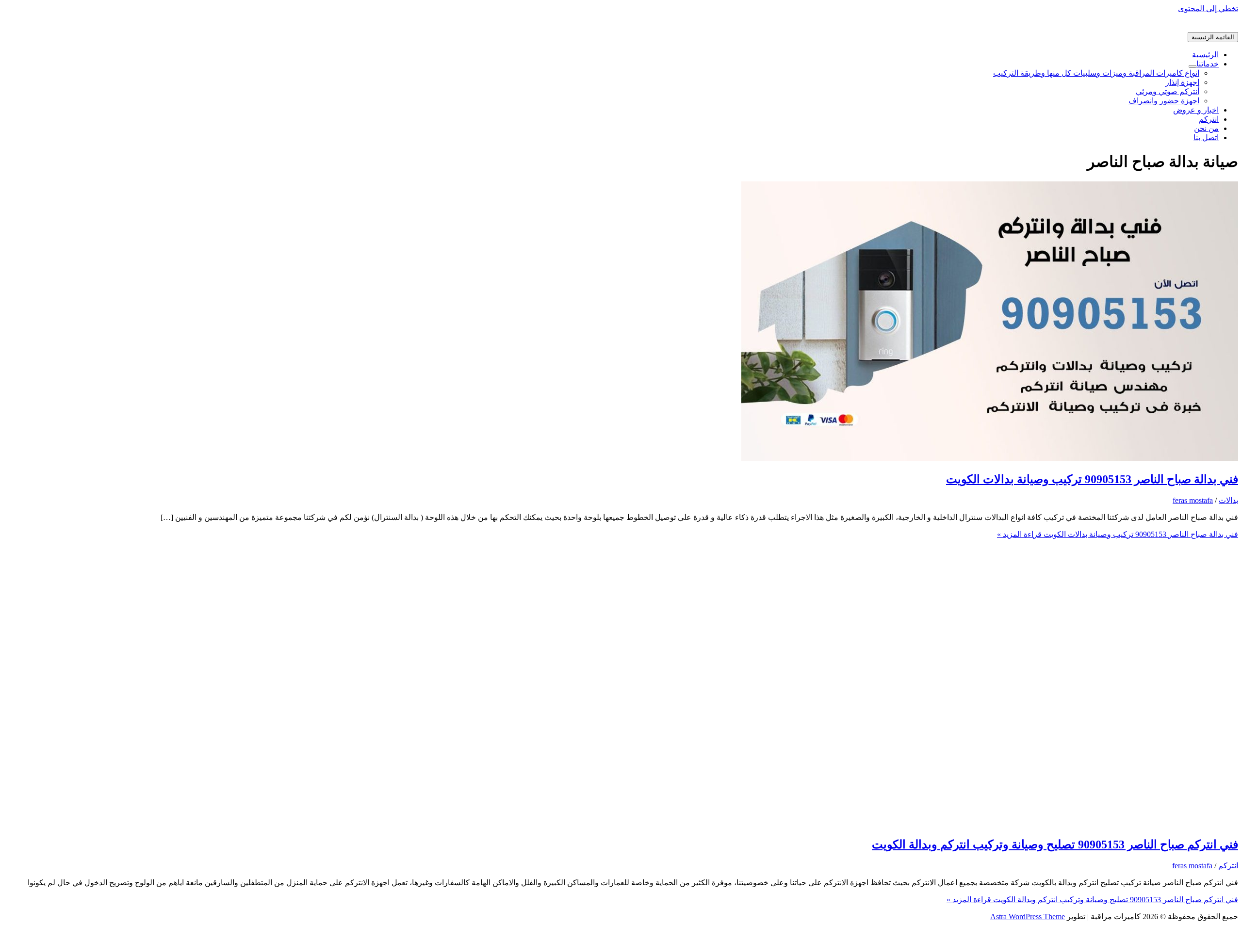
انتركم (1209, 119)
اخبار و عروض (1196, 110)
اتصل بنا (1206, 137)
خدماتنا (1207, 64)
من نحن (1206, 128)
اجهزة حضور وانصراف (1163, 101)
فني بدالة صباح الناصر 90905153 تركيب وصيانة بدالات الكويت (1092, 479)
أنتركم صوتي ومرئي (1167, 91)
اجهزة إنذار (1182, 82)
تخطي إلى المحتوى (1208, 8)
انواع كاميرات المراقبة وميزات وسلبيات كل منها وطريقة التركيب (1096, 73)
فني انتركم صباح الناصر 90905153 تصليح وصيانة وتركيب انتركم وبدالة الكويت (1055, 844)
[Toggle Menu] (1192, 66)
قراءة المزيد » (1117, 534)
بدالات (1228, 500)
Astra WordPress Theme (1027, 916)
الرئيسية (1205, 54)
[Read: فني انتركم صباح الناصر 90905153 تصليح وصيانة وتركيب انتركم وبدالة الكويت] (989, 823)
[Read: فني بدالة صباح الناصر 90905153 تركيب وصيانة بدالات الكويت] (989, 458)
